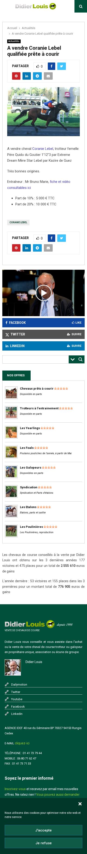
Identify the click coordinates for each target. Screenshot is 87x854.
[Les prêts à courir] (11, 398)
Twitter (15, 692)
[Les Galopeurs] (11, 477)
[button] (80, 803)
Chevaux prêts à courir (37, 388)
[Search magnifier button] (80, 359)
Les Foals (27, 448)
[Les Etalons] (11, 516)
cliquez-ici (22, 743)
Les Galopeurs (30, 467)
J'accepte (43, 830)
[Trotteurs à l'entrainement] (11, 418)
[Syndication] (11, 497)
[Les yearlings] (11, 437)
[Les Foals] (11, 457)
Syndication (28, 487)
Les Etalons (28, 507)
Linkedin (17, 714)
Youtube (16, 699)
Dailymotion (19, 684)
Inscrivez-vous (15, 789)
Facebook (18, 706)
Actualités (13, 41)
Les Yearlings (30, 428)
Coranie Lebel (42, 149)
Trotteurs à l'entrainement (39, 408)
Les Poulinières (31, 527)
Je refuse (43, 843)
